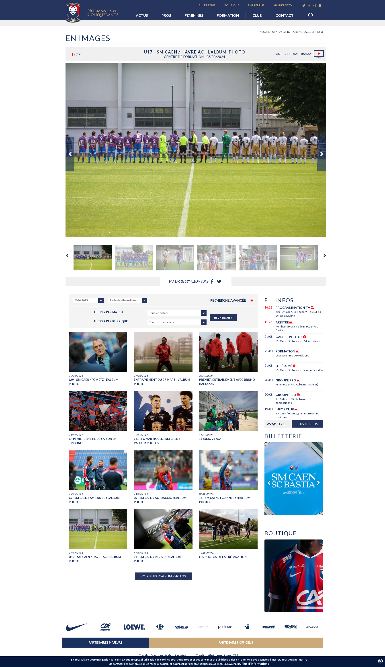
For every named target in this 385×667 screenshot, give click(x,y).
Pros (166, 15)
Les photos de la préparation (223, 557)
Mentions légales (162, 655)
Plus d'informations (255, 663)
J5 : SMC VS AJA (210, 439)
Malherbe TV (282, 5)
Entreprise (256, 5)
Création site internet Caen (213, 655)
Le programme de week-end (292, 355)
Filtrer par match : (109, 312)
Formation (228, 15)
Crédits (143, 655)
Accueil (265, 31)
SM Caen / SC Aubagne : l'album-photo (298, 341)
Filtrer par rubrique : (111, 321)
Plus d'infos (307, 424)
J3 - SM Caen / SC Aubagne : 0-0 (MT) (297, 384)
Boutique (231, 5)
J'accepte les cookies (380, 661)
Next (321, 154)
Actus (142, 15)
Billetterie (207, 5)
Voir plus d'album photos (163, 576)
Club (257, 15)
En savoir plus (231, 663)
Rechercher (223, 317)
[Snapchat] (320, 5)
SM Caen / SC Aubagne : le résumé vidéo (299, 370)
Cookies (180, 655)
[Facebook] (309, 5)
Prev (70, 154)
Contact (284, 15)
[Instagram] (314, 5)
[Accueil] (95, 11)
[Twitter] (304, 5)
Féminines (194, 15)
